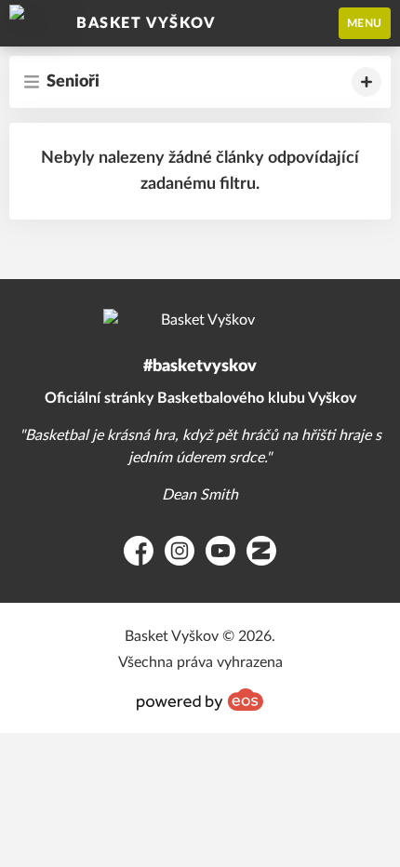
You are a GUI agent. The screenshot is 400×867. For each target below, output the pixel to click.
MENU (364, 23)
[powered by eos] (200, 699)
